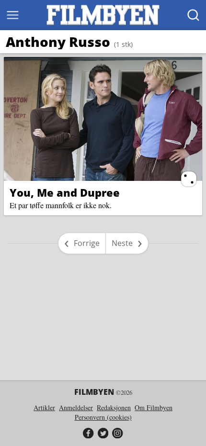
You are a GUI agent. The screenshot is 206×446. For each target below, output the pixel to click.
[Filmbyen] (103, 15)
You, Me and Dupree (65, 192)
